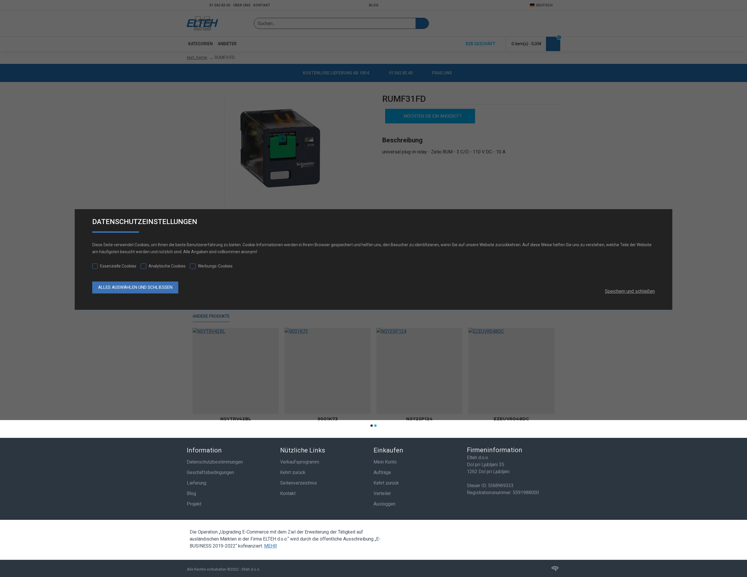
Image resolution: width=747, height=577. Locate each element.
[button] (372, 425)
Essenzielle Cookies (118, 266)
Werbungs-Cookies (215, 266)
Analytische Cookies (167, 266)
